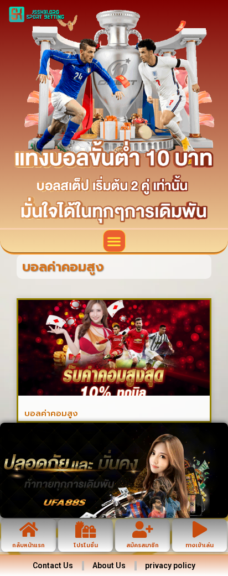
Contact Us (53, 565)
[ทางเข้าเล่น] (199, 529)
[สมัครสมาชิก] (142, 529)
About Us (109, 565)
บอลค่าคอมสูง (51, 413)
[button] (114, 241)
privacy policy (170, 565)
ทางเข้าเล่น (199, 545)
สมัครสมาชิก (142, 545)
